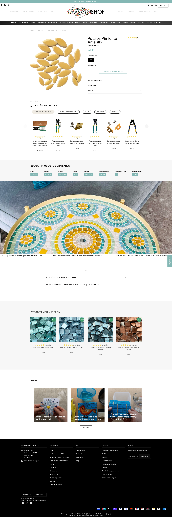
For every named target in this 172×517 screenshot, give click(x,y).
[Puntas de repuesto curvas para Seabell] (113, 126)
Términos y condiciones (110, 450)
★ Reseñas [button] (170, 260)
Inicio (32, 31)
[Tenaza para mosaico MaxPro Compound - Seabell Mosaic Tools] (39, 126)
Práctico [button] (105, 445)
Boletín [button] (130, 445)
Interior (102, 174)
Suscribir (144, 456)
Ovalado (48, 174)
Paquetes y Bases (56, 478)
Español (163, 5)
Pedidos (121, 12)
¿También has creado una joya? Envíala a (98, 256)
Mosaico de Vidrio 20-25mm (59, 457)
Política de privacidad (109, 464)
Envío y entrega (107, 474)
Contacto (131, 12)
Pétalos (41, 31)
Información (92, 85)
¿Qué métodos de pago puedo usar (61, 277)
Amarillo (34, 174)
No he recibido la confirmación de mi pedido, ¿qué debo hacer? (73, 285)
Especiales (53, 471)
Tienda (52, 450)
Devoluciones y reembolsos (111, 471)
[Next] (147, 126)
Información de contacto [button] (30, 445)
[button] (132, 38)
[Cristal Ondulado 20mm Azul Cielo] (71, 329)
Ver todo (86, 358)
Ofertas (52, 481)
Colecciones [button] (54, 445)
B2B (155, 12)
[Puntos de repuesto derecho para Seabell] (76, 126)
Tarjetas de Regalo (56, 484)
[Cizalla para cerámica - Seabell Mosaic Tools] (132, 126)
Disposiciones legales (109, 478)
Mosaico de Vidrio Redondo (59, 461)
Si (116, 174)
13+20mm (62, 174)
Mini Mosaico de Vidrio (57, 454)
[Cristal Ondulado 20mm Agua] (43, 329)
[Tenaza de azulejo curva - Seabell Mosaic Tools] (95, 126)
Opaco (135, 174)
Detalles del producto (95, 80)
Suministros (54, 474)
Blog (51, 12)
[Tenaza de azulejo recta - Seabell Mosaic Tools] (58, 126)
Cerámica (88, 174)
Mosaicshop (27, 498)
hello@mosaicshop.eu (31, 461)
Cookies (104, 467)
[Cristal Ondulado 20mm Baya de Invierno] (100, 329)
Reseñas (90, 90)
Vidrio (52, 464)
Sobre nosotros (144, 12)
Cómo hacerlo (15, 12)
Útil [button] (77, 445)
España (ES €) (39, 494)
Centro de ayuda (29, 12)
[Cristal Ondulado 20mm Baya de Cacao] (129, 329)
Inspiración (42, 12)
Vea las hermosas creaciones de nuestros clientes (41, 256)
